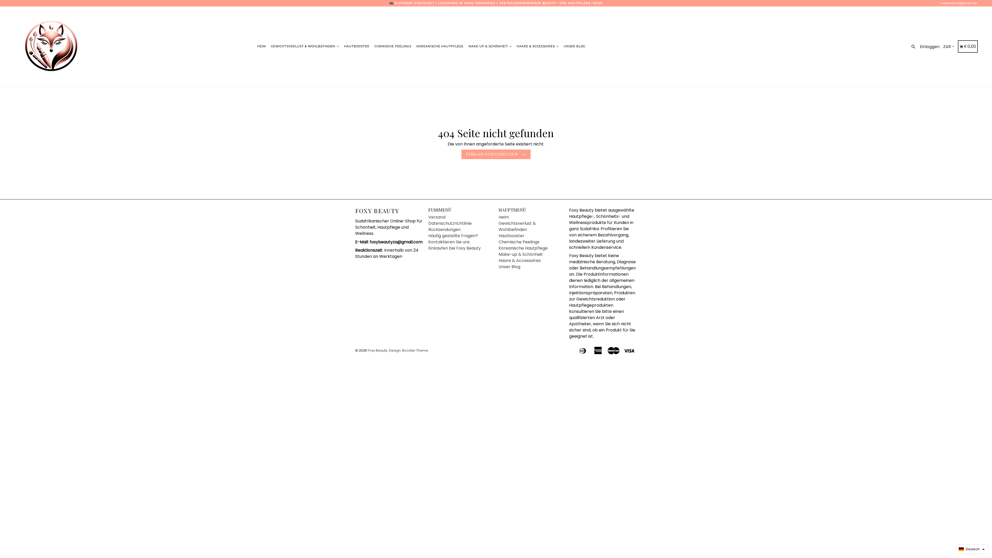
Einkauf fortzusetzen (492, 154)
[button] (972, 549)
